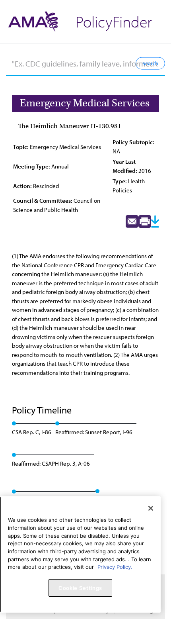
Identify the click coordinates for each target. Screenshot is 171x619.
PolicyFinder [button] (114, 21)
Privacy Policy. (114, 567)
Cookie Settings (80, 588)
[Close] (150, 508)
